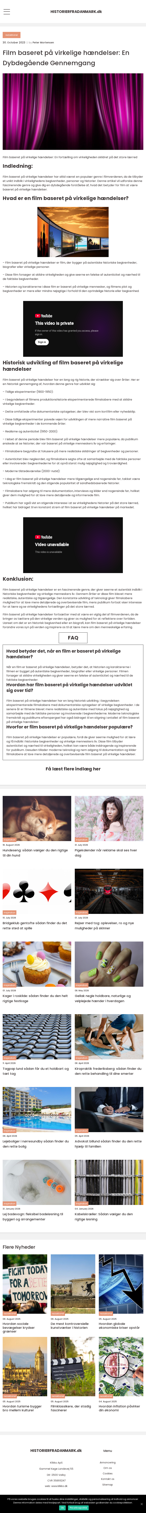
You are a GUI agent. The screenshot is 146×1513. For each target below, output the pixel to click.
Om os (107, 1468)
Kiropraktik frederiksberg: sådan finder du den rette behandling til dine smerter (108, 1071)
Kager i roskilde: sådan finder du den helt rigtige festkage (35, 998)
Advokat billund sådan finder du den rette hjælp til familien (108, 1144)
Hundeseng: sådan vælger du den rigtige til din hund (35, 853)
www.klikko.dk (59, 1486)
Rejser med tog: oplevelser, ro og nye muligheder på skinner (104, 925)
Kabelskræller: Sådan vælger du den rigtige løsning (104, 1216)
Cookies (108, 1473)
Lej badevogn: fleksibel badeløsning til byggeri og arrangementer (33, 1216)
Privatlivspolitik (78, 1507)
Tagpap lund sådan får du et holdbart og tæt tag (36, 1071)
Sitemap (107, 1484)
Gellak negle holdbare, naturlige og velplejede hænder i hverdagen (103, 998)
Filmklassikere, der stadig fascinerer (71, 1408)
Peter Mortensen (43, 42)
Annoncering (108, 1462)
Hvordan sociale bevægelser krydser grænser (19, 1327)
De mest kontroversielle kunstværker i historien (70, 1325)
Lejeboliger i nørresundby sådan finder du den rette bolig (36, 1144)
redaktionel (12, 34)
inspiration (9, 839)
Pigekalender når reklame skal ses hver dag (106, 853)
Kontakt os (107, 1479)
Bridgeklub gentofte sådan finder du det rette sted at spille (35, 925)
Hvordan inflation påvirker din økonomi (119, 1408)
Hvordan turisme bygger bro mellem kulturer (22, 1408)
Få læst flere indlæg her (73, 769)
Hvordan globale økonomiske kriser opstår (119, 1325)
